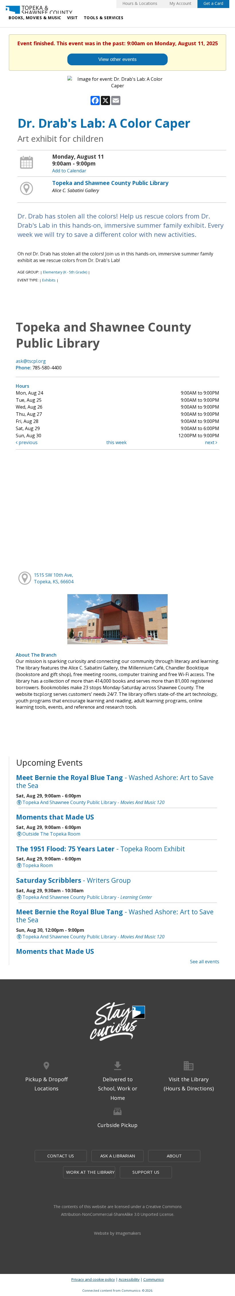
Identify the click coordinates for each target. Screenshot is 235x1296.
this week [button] (116, 442)
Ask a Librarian (117, 1156)
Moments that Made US (55, 817)
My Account (180, 3)
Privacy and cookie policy (93, 1279)
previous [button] (27, 442)
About (174, 1156)
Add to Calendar (69, 171)
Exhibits (49, 280)
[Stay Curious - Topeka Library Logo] (117, 1022)
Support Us (145, 1172)
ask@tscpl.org (31, 361)
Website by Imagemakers (117, 1233)
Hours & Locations (139, 3)
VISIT (72, 17)
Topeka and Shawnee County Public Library (110, 182)
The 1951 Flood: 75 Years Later (100, 848)
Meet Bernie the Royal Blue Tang (115, 781)
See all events (204, 961)
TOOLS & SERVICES (104, 17)
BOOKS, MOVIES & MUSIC (35, 17)
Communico (153, 1279)
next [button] (210, 442)
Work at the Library (90, 1172)
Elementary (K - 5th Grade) (65, 272)
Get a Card (213, 3)
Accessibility (129, 1279)
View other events (117, 59)
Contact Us (60, 1156)
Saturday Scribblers (73, 880)
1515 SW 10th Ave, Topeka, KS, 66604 (53, 578)
